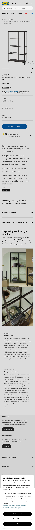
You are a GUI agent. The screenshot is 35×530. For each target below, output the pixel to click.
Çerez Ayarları (17, 524)
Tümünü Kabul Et (17, 514)
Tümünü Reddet (17, 519)
